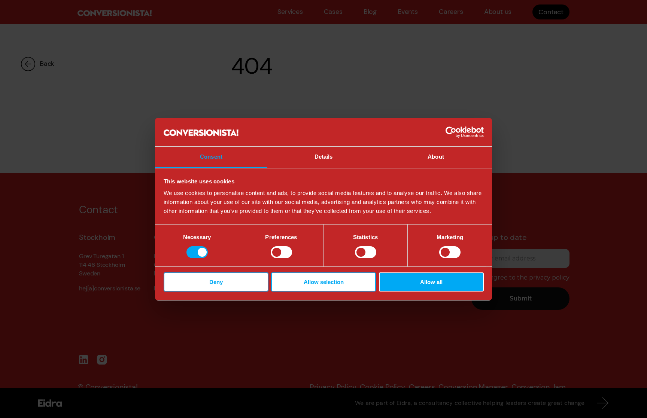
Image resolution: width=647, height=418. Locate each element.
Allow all (431, 282)
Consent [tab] (211, 156)
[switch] (281, 252)
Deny (216, 282)
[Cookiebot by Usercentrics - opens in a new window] (451, 132)
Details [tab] (324, 156)
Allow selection (324, 282)
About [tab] (436, 156)
